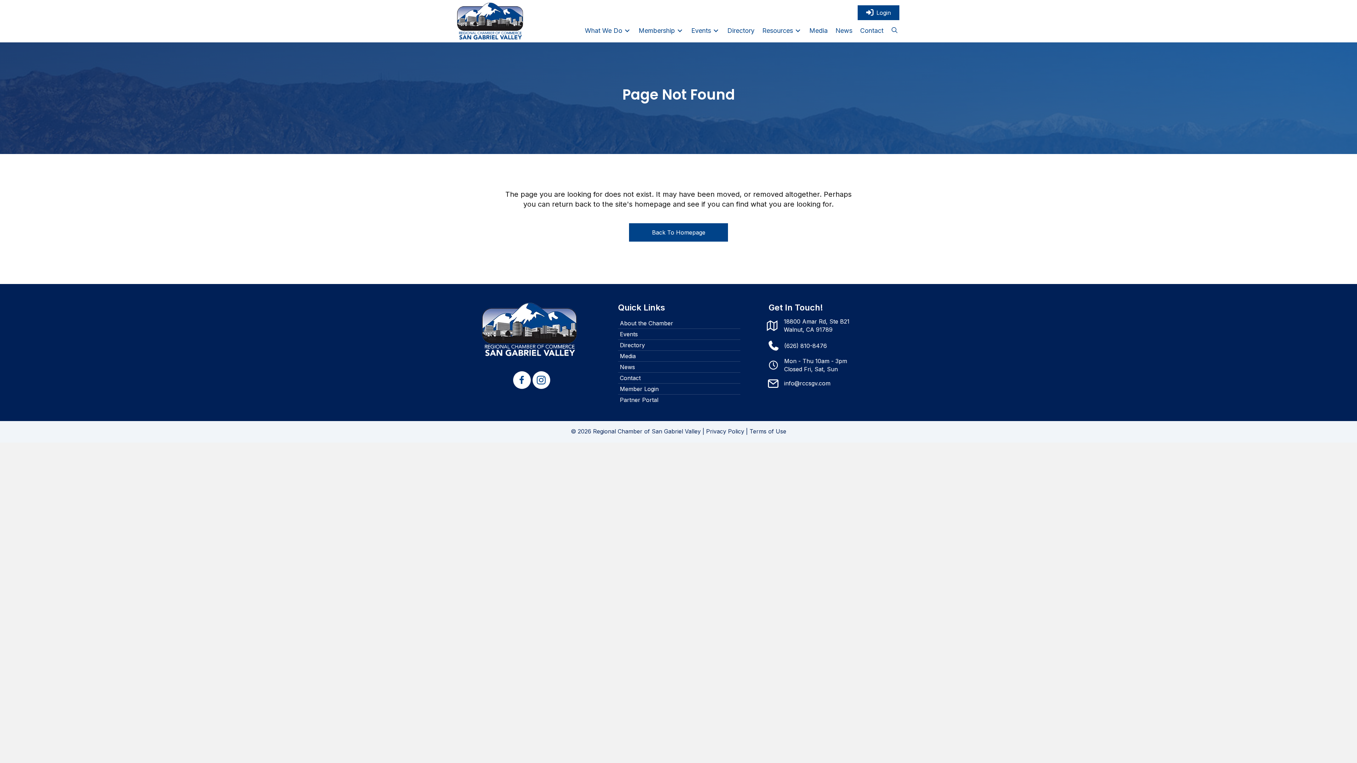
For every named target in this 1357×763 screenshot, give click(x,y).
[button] (894, 31)
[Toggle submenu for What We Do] (627, 30)
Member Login (639, 388)
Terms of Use (768, 431)
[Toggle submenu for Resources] (798, 30)
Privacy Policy (725, 431)
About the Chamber (646, 323)
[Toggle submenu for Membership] (680, 30)
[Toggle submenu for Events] (716, 30)
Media (628, 356)
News (627, 367)
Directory (632, 345)
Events (629, 334)
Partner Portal (639, 399)
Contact (630, 378)
